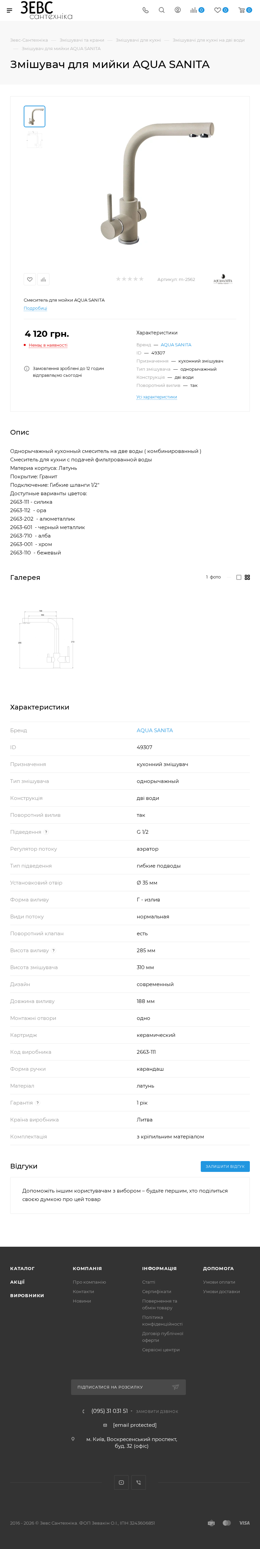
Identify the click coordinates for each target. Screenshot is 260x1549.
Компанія (87, 1268)
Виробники (27, 1295)
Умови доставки (221, 1291)
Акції (17, 1282)
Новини (82, 1301)
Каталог (22, 1268)
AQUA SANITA (176, 344)
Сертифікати (156, 1291)
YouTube (121, 1482)
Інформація (159, 1268)
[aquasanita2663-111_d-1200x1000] (46, 639)
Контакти (83, 1291)
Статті (148, 1282)
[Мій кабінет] (178, 10)
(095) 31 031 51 (109, 1411)
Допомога (218, 1268)
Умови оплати (219, 1282)
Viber (138, 1482)
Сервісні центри (161, 1349)
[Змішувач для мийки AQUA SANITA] (145, 182)
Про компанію (89, 1282)
